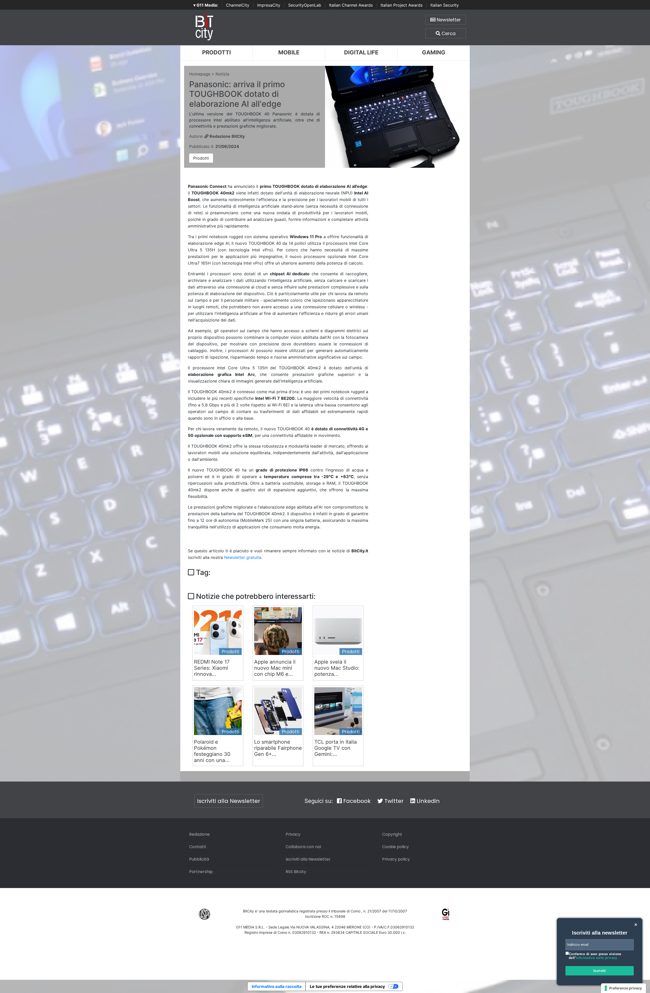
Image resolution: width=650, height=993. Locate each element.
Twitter (393, 801)
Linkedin (427, 801)
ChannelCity (237, 5)
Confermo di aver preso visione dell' (595, 956)
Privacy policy (396, 859)
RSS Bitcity (296, 872)
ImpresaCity (268, 5)
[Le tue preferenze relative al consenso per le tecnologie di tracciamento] (623, 988)
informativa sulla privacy (596, 958)
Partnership (201, 872)
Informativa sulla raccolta (276, 986)
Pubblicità (199, 859)
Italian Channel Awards (351, 5)
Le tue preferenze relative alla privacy (347, 986)
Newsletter (448, 20)
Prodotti (216, 52)
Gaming (433, 52)
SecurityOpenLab (304, 5)
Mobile (288, 52)
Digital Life (361, 52)
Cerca (448, 33)
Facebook (356, 801)
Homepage (199, 74)
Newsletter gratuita (242, 557)
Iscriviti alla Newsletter (228, 801)
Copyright (392, 834)
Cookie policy (395, 847)
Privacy (293, 834)
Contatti (197, 847)
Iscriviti (599, 971)
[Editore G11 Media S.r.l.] (446, 914)
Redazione (199, 834)
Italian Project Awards (401, 5)
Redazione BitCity (226, 136)
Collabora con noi (303, 847)
